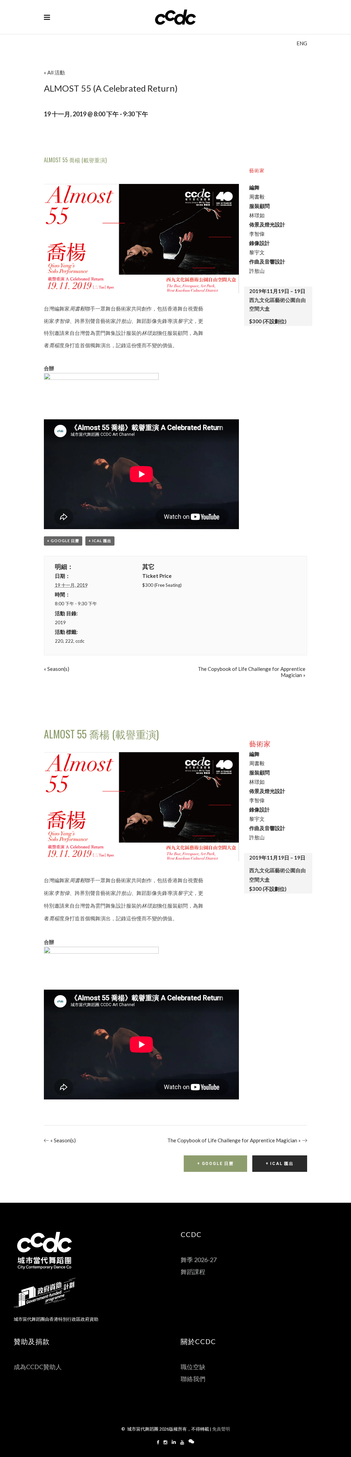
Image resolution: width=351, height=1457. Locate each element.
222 (69, 641)
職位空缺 (193, 1367)
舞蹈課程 (193, 1271)
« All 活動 (54, 72)
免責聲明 (221, 1429)
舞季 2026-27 (199, 1259)
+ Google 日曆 (63, 540)
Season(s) (56, 669)
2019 (60, 622)
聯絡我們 (193, 1379)
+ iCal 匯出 (99, 540)
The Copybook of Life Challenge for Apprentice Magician (234, 1140)
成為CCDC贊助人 (38, 1367)
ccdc (79, 641)
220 (59, 641)
